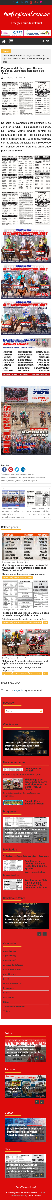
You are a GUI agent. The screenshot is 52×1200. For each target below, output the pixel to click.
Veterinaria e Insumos (14, 1006)
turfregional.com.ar (26, 14)
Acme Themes (34, 1195)
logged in (18, 690)
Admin (19, 78)
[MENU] (11, 41)
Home (6, 55)
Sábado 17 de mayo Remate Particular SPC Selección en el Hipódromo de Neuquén (13, 512)
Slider (30, 577)
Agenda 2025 (17, 55)
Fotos (6, 979)
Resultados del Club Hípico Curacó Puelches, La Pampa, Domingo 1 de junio (38, 512)
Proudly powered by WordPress (21, 1192)
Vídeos (6, 1011)
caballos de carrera (28, 477)
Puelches (19, 481)
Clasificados (10, 724)
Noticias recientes (20, 577)
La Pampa (11, 481)
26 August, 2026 (10, 562)
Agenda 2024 (9, 951)
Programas (13, 477)
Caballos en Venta (14, 898)
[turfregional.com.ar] (3, 41)
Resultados (10, 849)
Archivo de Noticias (20, 474)
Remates (7, 992)
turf (25, 481)
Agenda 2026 (7, 577)
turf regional (32, 481)
